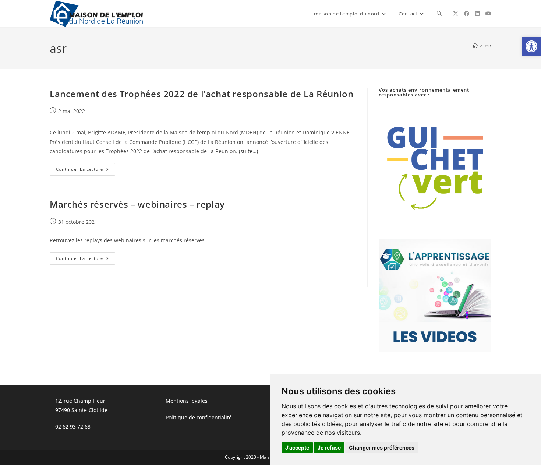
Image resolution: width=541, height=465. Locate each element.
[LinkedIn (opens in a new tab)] (477, 13)
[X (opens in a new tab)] (455, 13)
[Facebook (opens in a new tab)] (466, 13)
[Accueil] (475, 45)
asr (488, 45)
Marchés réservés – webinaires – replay (137, 204)
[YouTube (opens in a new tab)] (488, 13)
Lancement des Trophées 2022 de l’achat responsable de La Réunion (201, 94)
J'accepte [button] (297, 447)
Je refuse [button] (329, 447)
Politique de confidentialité (199, 417)
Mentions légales (187, 400)
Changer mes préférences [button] (381, 447)
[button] (531, 46)
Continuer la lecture (85, 171)
